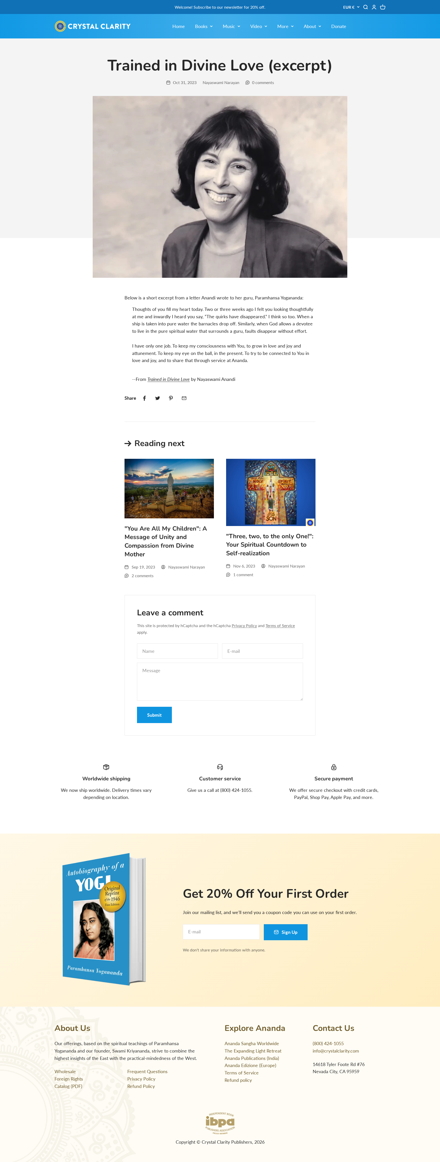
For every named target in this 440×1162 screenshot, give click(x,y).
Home (178, 26)
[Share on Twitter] (158, 398)
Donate (338, 26)
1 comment (243, 574)
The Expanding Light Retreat (253, 1051)
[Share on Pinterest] (171, 398)
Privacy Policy (244, 625)
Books (201, 26)
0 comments (263, 82)
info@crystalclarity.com (336, 1051)
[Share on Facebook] (144, 398)
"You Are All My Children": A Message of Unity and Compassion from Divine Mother (166, 541)
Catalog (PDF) (68, 1086)
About (310, 26)
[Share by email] (184, 398)
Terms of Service (280, 625)
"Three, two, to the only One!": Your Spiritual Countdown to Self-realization (269, 544)
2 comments (143, 575)
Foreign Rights (68, 1079)
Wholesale (65, 1071)
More (282, 26)
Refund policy (238, 1080)
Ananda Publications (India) (252, 1058)
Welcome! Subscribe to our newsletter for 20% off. (220, 7)
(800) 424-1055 (328, 1043)
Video (256, 26)
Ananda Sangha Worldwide (252, 1043)
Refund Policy (141, 1086)
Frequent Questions (147, 1071)
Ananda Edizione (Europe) (250, 1065)
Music (229, 26)
